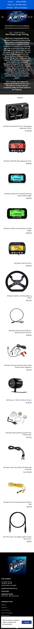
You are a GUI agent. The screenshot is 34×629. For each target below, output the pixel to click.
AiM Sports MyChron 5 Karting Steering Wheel (19, 297)
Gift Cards (10, 8)
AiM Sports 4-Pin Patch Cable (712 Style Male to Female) (17, 468)
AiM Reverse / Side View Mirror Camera (18, 400)
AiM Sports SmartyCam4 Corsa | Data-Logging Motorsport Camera (17, 127)
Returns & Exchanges (20, 8)
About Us (3, 605)
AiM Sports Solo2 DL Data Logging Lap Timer (17, 161)
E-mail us (10, 2)
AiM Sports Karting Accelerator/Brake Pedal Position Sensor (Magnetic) (17, 366)
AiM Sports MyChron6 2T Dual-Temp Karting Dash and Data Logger (17, 195)
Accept (26, 622)
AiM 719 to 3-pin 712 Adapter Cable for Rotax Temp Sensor (17, 538)
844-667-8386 (5, 591)
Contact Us (4, 607)
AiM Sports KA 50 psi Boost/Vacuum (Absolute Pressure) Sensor (20, 332)
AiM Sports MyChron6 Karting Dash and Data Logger (17, 229)
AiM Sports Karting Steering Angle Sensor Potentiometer (18, 434)
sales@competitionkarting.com (9, 588)
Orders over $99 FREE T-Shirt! (17, 5)
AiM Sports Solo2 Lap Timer (22, 263)
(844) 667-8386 (21, 2)
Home (10, 32)
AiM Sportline (28, 124)
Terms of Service (5, 610)
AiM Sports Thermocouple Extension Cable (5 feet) (17, 503)
